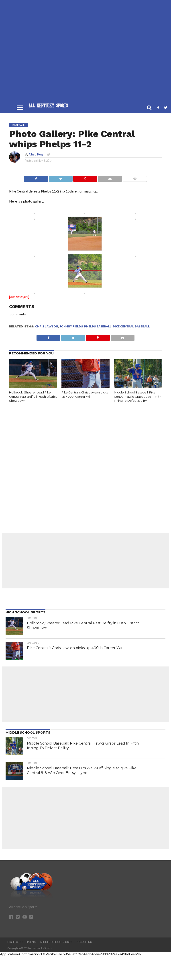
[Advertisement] (85, 52)
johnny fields (71, 326)
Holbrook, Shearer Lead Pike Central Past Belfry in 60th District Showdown (33, 396)
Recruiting (84, 942)
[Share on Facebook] (36, 178)
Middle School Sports (56, 942)
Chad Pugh (37, 154)
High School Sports (21, 942)
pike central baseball (131, 326)
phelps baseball (98, 326)
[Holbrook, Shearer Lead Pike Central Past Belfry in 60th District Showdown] (33, 387)
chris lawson (46, 326)
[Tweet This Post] (61, 178)
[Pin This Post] (85, 178)
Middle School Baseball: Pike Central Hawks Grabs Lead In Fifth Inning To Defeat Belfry (137, 396)
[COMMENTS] (134, 178)
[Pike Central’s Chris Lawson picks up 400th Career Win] (85, 387)
